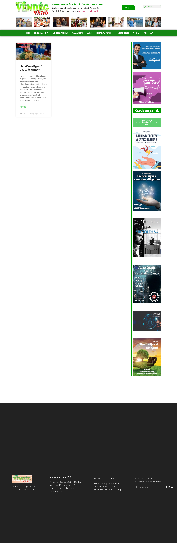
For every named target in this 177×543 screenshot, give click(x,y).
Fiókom (136, 33)
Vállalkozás (77, 33)
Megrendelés (123, 33)
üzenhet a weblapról (88, 11)
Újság (90, 33)
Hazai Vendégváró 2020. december (31, 68)
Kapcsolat (148, 33)
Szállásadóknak (41, 33)
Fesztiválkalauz (103, 33)
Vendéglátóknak (60, 33)
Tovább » (23, 107)
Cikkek (27, 33)
